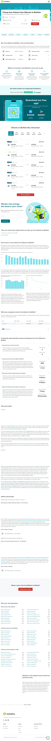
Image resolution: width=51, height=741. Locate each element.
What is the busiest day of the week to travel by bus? (13, 386)
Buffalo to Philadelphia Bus (32, 642)
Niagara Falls (6, 467)
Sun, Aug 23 (7, 23)
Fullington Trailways (24, 483)
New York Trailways (14, 483)
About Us (20, 726)
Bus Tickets (3, 704)
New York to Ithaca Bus (31, 654)
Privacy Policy (45, 737)
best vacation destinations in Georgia (18, 428)
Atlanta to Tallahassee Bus (6, 621)
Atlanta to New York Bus (5, 623)
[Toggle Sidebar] (49, 1)
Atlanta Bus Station (13, 519)
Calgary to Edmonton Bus (32, 655)
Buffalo (20, 704)
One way (6, 17)
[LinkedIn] (8, 720)
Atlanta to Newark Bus (5, 618)
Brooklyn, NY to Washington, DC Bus (34, 660)
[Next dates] (44, 133)
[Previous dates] (7, 133)
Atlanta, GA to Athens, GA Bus (33, 621)
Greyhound (4, 323)
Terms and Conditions (39, 737)
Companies (36, 728)
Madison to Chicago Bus (31, 666)
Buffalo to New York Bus (31, 634)
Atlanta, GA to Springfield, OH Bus (33, 616)
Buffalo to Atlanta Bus (31, 644)
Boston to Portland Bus (31, 664)
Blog (19, 728)
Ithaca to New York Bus (31, 657)
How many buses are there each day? (10, 345)
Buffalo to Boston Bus (31, 639)
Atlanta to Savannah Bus (5, 609)
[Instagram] (3, 720)
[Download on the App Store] (30, 111)
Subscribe (5, 221)
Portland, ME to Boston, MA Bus (33, 652)
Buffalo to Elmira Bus (31, 632)
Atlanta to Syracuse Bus (5, 614)
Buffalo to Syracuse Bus (5, 641)
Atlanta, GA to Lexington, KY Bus (33, 614)
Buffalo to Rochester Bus (32, 630)
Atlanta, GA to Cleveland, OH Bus (33, 623)
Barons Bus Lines (34, 483)
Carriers (25, 34)
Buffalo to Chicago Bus (5, 644)
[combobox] (11, 20)
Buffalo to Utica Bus (31, 641)
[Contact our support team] (48, 738)
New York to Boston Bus (5, 657)
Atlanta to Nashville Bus (5, 619)
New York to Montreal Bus (32, 662)
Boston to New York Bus (5, 652)
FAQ (33, 34)
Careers (20, 732)
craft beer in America (28, 439)
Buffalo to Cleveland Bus (31, 637)
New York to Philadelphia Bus (6, 655)
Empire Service (8, 486)
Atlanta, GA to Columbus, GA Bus (33, 619)
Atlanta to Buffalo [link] (27, 704)
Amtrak (2, 484)
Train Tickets (5, 728)
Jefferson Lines (41, 520)
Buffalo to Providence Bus (6, 639)
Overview (11, 34)
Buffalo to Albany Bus (5, 637)
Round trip (13, 17)
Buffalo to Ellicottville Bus (6, 630)
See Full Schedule (25, 194)
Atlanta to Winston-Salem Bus (6, 616)
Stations (47, 34)
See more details (4, 235)
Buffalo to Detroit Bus (31, 636)
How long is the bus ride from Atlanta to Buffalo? (13, 358)
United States (9, 704)
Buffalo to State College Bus (6, 636)
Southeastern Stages (31, 520)
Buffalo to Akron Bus (5, 634)
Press (20, 730)
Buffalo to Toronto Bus (5, 642)
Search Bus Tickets (25, 589)
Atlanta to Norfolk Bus (31, 611)
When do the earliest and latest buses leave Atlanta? (14, 373)
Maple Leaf (16, 486)
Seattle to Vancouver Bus (6, 664)
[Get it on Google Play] (41, 111)
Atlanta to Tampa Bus (5, 611)
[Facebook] (6, 720)
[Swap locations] (25, 20)
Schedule (4, 34)
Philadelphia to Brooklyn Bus (6, 660)
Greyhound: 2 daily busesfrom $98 (9, 232)
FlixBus (22, 559)
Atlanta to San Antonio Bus (32, 618)
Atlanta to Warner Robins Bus (32, 609)
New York (16, 704)
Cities (39, 34)
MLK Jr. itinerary (26, 435)
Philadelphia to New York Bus (6, 662)
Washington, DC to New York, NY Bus (8, 659)
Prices (18, 34)
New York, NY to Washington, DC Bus (8, 654)
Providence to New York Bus (32, 659)
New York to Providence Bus (6, 666)
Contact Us (36, 726)
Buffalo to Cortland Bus (5, 632)
